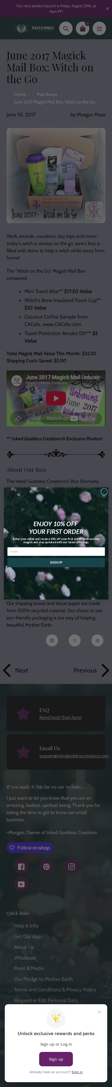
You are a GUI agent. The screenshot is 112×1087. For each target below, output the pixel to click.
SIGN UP (56, 562)
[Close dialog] (104, 492)
